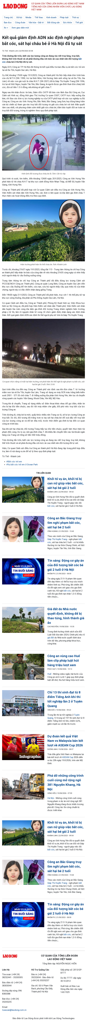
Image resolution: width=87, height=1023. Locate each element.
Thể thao (39, 17)
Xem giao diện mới (20, 27)
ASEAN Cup (67, 757)
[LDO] (23, 490)
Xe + (6, 27)
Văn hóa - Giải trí (36, 22)
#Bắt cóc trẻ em (14, 461)
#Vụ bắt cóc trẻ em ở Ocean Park (22, 464)
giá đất (50, 637)
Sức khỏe (67, 22)
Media (28, 17)
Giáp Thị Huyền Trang (57, 539)
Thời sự (75, 17)
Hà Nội (50, 798)
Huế (49, 674)
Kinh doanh (51, 17)
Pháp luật (64, 17)
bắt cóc (51, 506)
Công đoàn (20, 22)
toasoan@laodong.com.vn (14, 1010)
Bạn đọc (8, 22)
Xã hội (19, 17)
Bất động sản (53, 22)
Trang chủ (8, 17)
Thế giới (79, 22)
